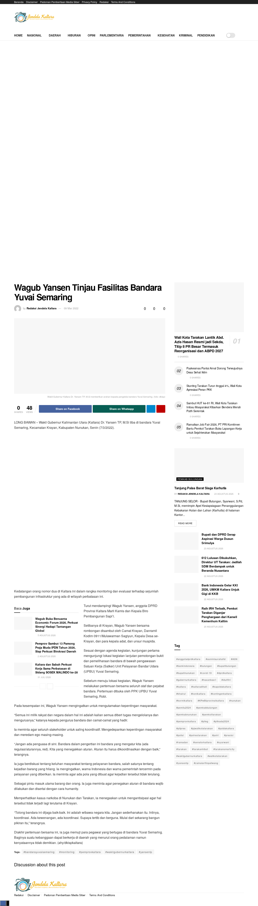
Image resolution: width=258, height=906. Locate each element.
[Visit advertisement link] (129, 164)
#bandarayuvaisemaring (39, 852)
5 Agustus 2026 (46, 635)
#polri (215, 735)
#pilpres (181, 728)
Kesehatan (166, 35)
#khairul (181, 693)
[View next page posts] (50, 686)
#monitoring (67, 852)
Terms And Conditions (123, 2)
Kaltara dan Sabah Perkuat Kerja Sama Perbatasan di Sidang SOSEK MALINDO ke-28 (56, 668)
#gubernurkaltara (186, 679)
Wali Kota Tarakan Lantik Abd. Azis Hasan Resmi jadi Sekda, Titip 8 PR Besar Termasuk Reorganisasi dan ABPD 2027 (199, 344)
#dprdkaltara (224, 672)
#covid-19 (206, 672)
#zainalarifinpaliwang (206, 763)
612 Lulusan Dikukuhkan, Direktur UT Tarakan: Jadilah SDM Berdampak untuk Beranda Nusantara (222, 564)
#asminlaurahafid (216, 659)
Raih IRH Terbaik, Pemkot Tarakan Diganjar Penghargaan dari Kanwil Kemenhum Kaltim (219, 614)
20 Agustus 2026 (213, 626)
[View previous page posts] (43, 686)
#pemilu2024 (183, 707)
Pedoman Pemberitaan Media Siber (59, 2)
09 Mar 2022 (71, 308)
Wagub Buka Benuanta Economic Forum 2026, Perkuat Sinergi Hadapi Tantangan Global (56, 625)
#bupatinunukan (185, 672)
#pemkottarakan (211, 714)
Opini (91, 35)
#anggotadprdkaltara (188, 659)
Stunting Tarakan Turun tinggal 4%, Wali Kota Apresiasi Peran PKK (214, 388)
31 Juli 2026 (44, 677)
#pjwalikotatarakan (202, 728)
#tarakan (181, 749)
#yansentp (145, 852)
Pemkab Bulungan (190, 479)
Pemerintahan (139, 35)
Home (18, 35)
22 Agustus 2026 (213, 576)
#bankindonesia (185, 665)
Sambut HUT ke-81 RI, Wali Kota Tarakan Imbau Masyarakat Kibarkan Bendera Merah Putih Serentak (213, 407)
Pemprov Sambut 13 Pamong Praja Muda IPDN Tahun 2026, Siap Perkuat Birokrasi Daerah (55, 647)
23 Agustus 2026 (223, 493)
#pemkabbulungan (206, 707)
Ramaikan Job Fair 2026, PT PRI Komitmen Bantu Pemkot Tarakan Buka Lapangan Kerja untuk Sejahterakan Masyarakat (214, 428)
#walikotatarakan (217, 755)
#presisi (228, 735)
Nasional (34, 35)
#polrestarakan (198, 735)
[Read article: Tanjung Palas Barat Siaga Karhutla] (209, 465)
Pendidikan (206, 35)
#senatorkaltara (202, 742)
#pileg (204, 721)
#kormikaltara (184, 700)
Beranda (19, 2)
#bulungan (206, 665)
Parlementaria (112, 35)
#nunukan (235, 700)
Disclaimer (32, 2)
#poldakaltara (226, 728)
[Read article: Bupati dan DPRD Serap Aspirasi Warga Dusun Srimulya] (186, 541)
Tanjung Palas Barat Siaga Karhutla (200, 488)
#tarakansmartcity (224, 749)
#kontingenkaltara (221, 693)
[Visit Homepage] (34, 17)
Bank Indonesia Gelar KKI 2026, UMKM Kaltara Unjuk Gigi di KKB (220, 589)
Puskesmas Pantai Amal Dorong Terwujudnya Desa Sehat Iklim (214, 370)
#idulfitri (226, 679)
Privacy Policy (89, 2)
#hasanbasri (209, 679)
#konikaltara (198, 693)
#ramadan (182, 742)
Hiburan (74, 35)
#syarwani (223, 742)
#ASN (234, 659)
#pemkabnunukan (186, 714)
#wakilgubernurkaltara (119, 852)
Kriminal (186, 35)
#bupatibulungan (226, 665)
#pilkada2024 (221, 721)
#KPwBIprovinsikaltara (211, 700)
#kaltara (181, 686)
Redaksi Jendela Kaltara (41, 308)
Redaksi (104, 2)
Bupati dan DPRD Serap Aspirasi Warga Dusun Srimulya (218, 538)
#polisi (180, 735)
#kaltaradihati (199, 686)
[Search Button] (242, 35)
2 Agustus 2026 (46, 656)
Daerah (55, 35)
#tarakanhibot (200, 749)
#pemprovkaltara (90, 852)
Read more (187, 522)
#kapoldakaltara (221, 686)
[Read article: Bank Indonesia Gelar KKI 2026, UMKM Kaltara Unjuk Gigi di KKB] (186, 592)
